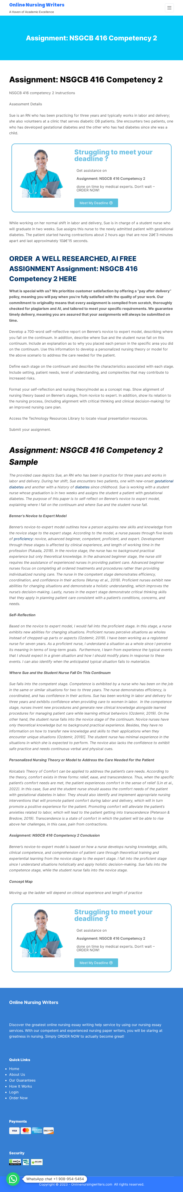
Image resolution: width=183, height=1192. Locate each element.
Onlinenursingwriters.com (91, 1184)
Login (14, 1092)
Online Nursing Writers (36, 5)
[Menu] (169, 7)
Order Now (18, 1098)
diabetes (82, 487)
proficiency (23, 539)
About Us (17, 1074)
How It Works (20, 1086)
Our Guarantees (22, 1080)
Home (14, 1068)
